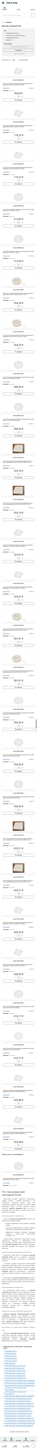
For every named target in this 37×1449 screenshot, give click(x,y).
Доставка (18, 1440)
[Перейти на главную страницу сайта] (14, 3)
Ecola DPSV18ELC (18, 290)
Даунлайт (9, 40)
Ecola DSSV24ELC (18, 1087)
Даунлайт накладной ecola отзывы (19, 1431)
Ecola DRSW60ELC (18, 1175)
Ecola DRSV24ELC (18, 1003)
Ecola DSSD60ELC (18, 164)
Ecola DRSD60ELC (18, 248)
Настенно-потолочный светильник (16, 35)
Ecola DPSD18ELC (18, 331)
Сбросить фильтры (19, 53)
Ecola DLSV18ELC (18, 457)
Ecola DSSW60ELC (18, 80)
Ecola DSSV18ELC (18, 919)
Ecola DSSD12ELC (18, 583)
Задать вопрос (36, 724)
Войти (18, 9)
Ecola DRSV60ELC (18, 206)
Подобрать (18, 50)
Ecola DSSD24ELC (18, 1129)
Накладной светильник (13, 33)
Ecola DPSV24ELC (18, 625)
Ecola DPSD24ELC (18, 667)
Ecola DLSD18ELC (18, 499)
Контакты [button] (4, 9)
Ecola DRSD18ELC (18, 793)
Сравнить (4, 1446)
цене (13, 60)
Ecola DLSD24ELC (18, 877)
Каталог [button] (5, 1440)
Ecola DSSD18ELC (18, 961)
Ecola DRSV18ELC (18, 751)
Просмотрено (26, 1446)
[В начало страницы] (33, 1445)
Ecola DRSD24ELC (18, 1045)
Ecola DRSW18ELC (18, 709)
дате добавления (23, 60)
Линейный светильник (12, 37)
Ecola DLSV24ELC (18, 835)
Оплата (12, 1440)
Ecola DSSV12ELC (18, 541)
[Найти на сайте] (33, 15)
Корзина (32, 9)
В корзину (18, 100)
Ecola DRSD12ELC (18, 415)
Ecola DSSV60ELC (18, 122)
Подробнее (6, 88)
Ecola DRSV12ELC (18, 373)
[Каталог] (3, 3)
